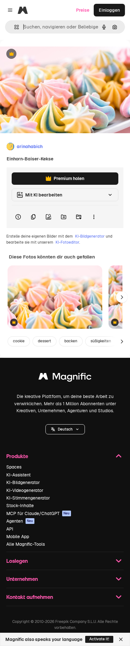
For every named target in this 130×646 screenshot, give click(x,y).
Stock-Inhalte (20, 505)
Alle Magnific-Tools (25, 544)
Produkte (17, 456)
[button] (65, 429)
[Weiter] (121, 297)
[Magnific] (65, 378)
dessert (44, 341)
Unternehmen (22, 578)
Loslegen (17, 560)
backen (70, 341)
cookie (19, 341)
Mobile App (17, 536)
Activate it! (99, 639)
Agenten (19, 521)
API (9, 529)
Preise (82, 10)
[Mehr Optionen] (93, 216)
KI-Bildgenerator (90, 236)
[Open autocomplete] (14, 27)
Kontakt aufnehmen (29, 596)
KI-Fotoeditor (67, 242)
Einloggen (109, 10)
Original (40, 54)
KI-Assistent (18, 475)
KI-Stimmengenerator (28, 498)
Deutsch (65, 429)
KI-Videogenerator (24, 490)
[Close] (121, 639)
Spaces (13, 467)
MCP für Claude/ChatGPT (38, 513)
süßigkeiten (101, 341)
